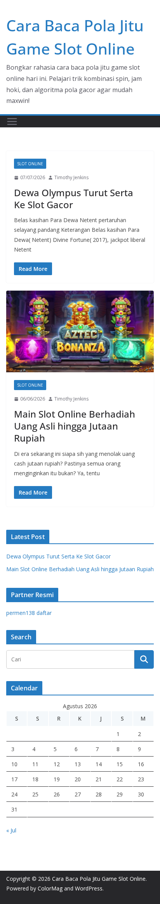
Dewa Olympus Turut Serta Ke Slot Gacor (73, 198)
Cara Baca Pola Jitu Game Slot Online (99, 878)
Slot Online (30, 163)
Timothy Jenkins (71, 177)
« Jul (11, 830)
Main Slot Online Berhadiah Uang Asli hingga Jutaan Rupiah (74, 425)
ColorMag (50, 888)
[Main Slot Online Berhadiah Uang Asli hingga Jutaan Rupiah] (80, 331)
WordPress (89, 888)
